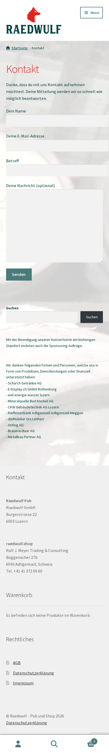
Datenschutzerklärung (33, 673)
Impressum (23, 683)
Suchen (12, 308)
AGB (17, 662)
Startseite (20, 48)
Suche (54, 744)
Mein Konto (18, 744)
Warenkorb (84, 739)
